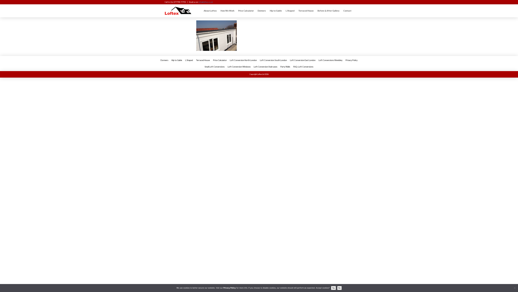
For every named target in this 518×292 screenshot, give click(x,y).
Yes (333, 288)
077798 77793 (180, 2)
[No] (514, 288)
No (339, 288)
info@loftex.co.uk (206, 2)
